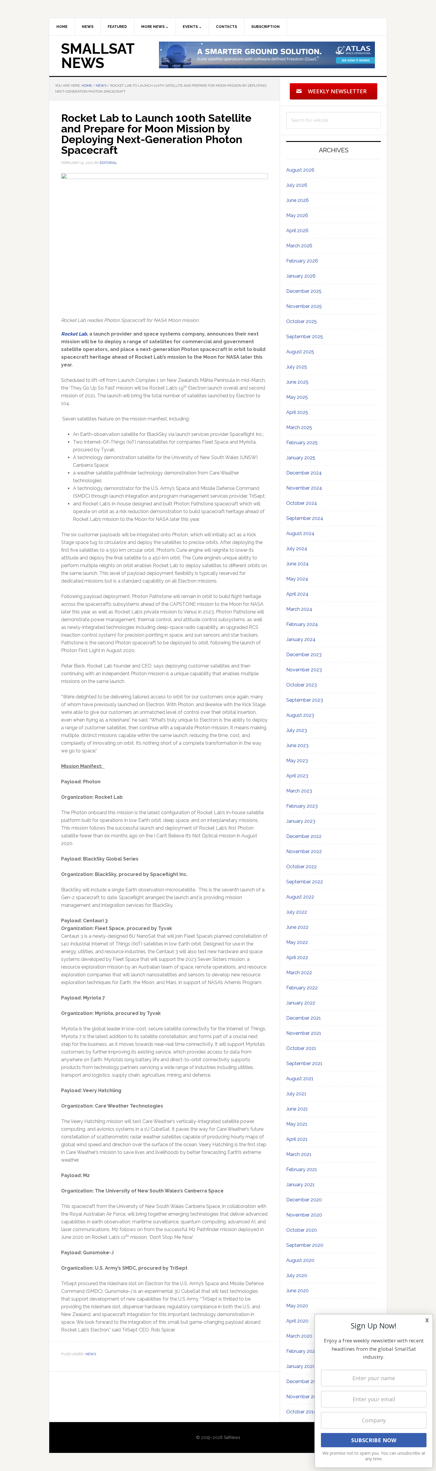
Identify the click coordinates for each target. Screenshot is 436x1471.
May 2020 (297, 1306)
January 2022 (300, 1003)
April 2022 (297, 957)
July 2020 (296, 1275)
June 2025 (297, 382)
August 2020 (300, 1260)
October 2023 (301, 685)
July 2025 (296, 367)
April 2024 (297, 594)
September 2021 (304, 1063)
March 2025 (299, 427)
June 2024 (297, 564)
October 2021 (301, 1048)
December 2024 (304, 473)
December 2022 (304, 836)
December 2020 (304, 1200)
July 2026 (296, 185)
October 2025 (301, 321)
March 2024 (299, 609)
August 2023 (300, 715)
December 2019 (303, 1381)
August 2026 (300, 170)
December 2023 (304, 654)
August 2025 (300, 352)
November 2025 (304, 306)
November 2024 (304, 488)
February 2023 (302, 806)
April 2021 (297, 1139)
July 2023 (296, 730)
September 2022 (304, 882)
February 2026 (302, 261)
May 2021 (296, 1124)
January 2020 (301, 1366)
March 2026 (299, 246)
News (90, 1354)
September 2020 (304, 1245)
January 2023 (300, 821)
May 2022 (297, 942)
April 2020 (297, 1321)
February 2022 (302, 988)
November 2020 (304, 1215)
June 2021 (297, 1109)
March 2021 (298, 1154)
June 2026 (297, 200)
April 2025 (297, 412)
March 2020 (299, 1336)
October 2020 (301, 1230)
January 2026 (301, 276)
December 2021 (303, 1018)
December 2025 (304, 291)
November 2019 (304, 1396)
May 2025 (297, 397)
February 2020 (302, 1351)
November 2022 (304, 851)
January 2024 (301, 639)
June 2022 (297, 927)
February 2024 (302, 624)
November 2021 (303, 1033)
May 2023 (297, 760)
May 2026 (297, 215)
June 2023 (297, 745)
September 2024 (304, 518)
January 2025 (300, 458)
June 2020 (297, 1290)
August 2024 (300, 533)
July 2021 (296, 1094)
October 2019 (301, 1412)
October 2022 (301, 866)
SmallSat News (97, 55)
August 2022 (300, 897)
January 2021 (300, 1184)
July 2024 (296, 548)
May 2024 (297, 579)
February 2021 (301, 1169)
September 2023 (304, 700)
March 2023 (299, 791)
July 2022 (296, 912)
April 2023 (297, 776)
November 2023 (304, 670)
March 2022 (299, 972)
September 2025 (304, 336)
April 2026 (297, 230)
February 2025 (302, 442)
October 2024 (301, 503)
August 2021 (300, 1078)
